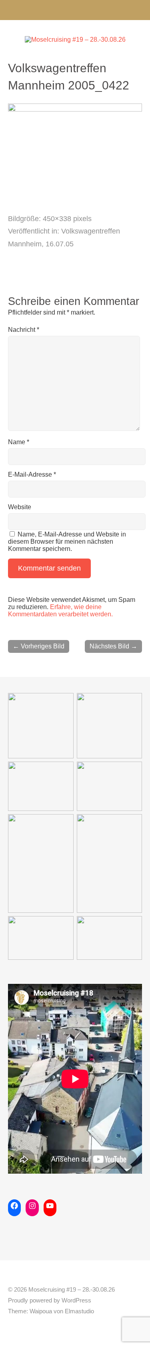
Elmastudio (79, 1311)
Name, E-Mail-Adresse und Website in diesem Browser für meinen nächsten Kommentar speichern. (67, 541)
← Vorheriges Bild (38, 646)
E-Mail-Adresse (32, 474)
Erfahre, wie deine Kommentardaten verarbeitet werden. (60, 610)
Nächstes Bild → (113, 646)
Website (19, 507)
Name (18, 442)
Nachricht (23, 329)
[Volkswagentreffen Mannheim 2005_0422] (75, 109)
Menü (75, 10)
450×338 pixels (67, 219)
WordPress (76, 1300)
